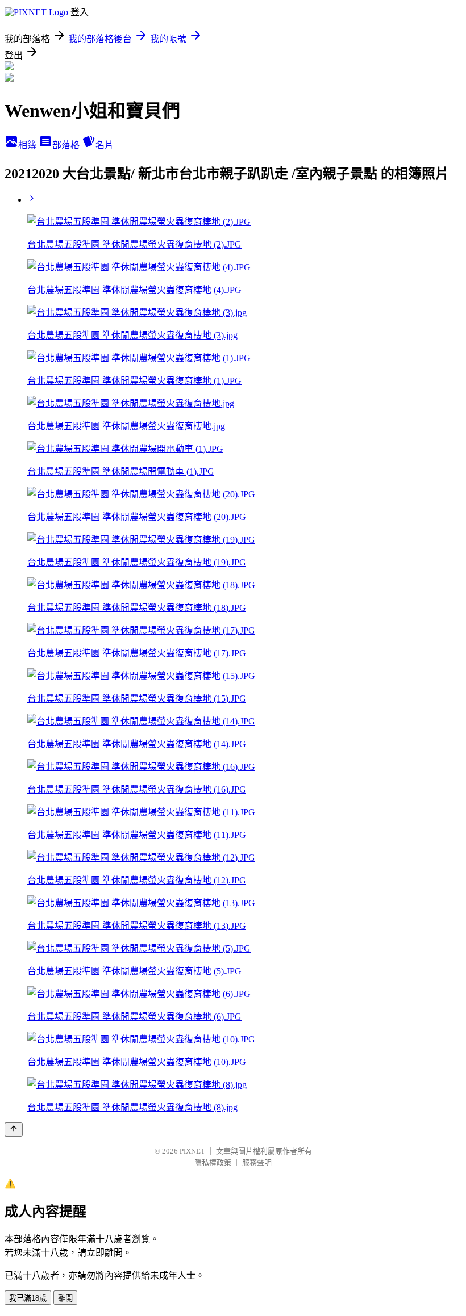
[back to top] (14, 1129)
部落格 (67, 145)
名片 (104, 145)
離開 (65, 1298)
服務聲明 (257, 1162)
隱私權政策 (212, 1162)
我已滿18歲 (28, 1298)
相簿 (28, 145)
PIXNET (192, 1151)
